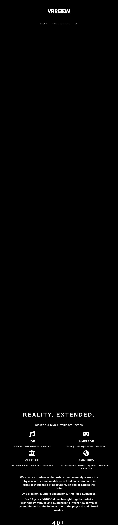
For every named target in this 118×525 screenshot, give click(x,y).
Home (43, 24)
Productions (61, 24)
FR (76, 24)
